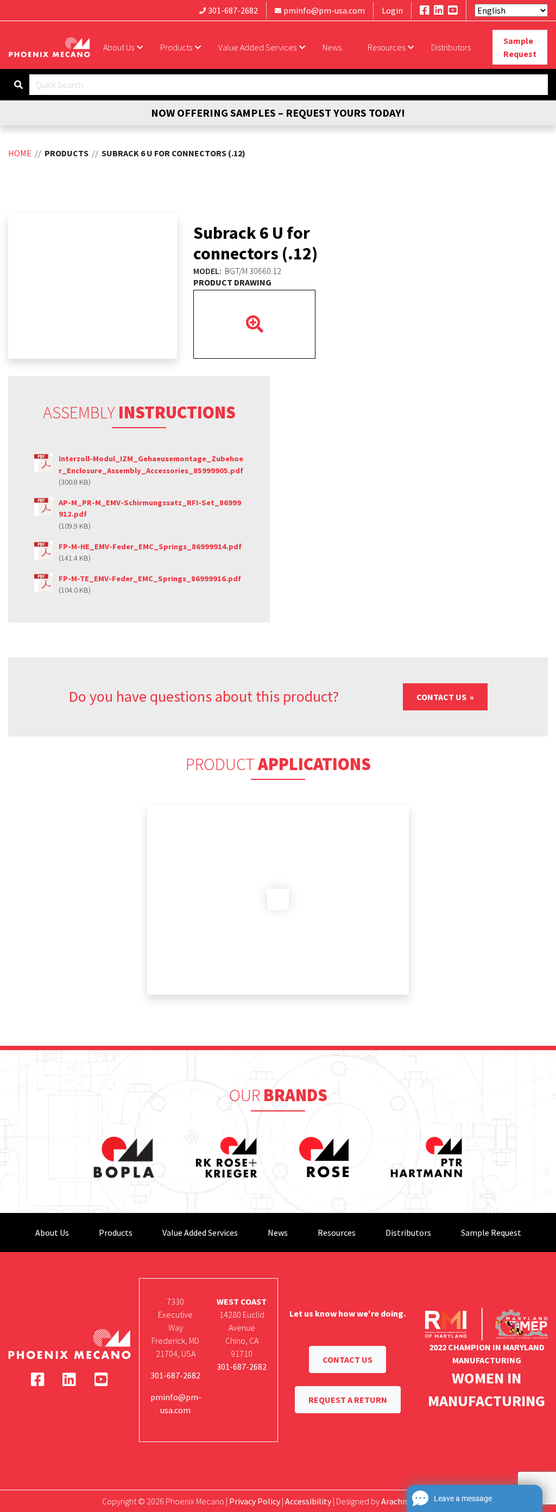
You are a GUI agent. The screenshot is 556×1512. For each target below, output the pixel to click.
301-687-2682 (233, 10)
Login (392, 10)
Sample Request (519, 47)
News (332, 47)
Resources (386, 47)
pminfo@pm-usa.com (324, 10)
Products (176, 47)
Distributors (451, 47)
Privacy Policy (254, 1501)
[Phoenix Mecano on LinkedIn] (439, 10)
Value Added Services (257, 47)
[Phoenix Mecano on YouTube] (453, 10)
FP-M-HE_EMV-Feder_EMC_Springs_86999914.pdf (150, 546)
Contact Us (442, 696)
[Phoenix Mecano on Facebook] (424, 10)
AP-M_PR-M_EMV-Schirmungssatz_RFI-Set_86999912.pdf (150, 508)
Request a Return (347, 1399)
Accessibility (308, 1501)
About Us (118, 47)
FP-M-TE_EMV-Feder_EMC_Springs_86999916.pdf (150, 578)
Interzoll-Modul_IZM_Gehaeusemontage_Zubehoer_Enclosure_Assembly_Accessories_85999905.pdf (151, 464)
